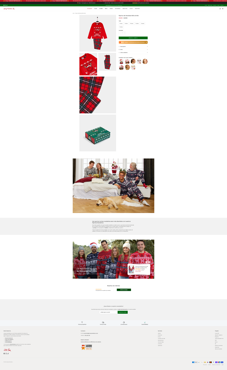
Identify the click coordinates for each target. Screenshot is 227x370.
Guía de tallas (161, 342)
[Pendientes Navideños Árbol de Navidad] (145, 61)
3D (215, 343)
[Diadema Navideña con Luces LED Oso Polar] (121, 67)
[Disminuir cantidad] (120, 33)
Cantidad (121, 30)
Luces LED (217, 333)
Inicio (73, 13)
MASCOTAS (125, 8)
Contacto (221, 5)
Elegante (217, 336)
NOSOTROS (137, 8)
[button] (138, 269)
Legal (222, 364)
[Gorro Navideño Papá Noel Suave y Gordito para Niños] (121, 61)
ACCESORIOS (117, 8)
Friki (215, 340)
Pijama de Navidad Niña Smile (80, 13)
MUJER (95, 8)
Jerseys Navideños (9, 361)
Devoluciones (210, 5)
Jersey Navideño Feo (219, 338)
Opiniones (160, 345)
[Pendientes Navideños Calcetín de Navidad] (127, 67)
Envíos (206, 5)
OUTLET (131, 8)
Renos (216, 342)
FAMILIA (111, 8)
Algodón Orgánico (218, 335)
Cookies (209, 364)
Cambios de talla (161, 338)
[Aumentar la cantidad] (124, 33)
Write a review (123, 289)
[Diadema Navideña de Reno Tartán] (139, 61)
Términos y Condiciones (216, 364)
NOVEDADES (89, 8)
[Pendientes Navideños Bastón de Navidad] (133, 61)
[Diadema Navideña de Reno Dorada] (133, 67)
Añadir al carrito (133, 38)
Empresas (215, 5)
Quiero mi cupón (122, 312)
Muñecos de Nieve (219, 345)
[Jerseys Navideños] (9, 9)
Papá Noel (217, 347)
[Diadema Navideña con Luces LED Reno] (127, 61)
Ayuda (218, 5)
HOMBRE (101, 8)
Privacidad (205, 364)
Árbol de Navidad (218, 349)
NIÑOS (106, 8)
